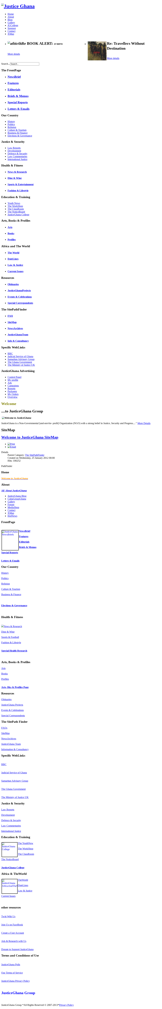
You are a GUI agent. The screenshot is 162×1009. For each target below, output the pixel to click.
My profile (13, 380)
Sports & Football (10, 637)
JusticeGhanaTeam (18, 334)
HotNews (12, 516)
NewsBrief (14, 76)
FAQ (10, 316)
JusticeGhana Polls (10, 964)
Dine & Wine (15, 178)
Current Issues (15, 271)
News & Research (17, 172)
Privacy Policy (66, 1005)
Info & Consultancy (18, 341)
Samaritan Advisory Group (21, 359)
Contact (11, 31)
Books (11, 233)
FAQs (4, 728)
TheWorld (23, 880)
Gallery (11, 22)
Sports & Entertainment (21, 184)
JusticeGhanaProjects (19, 290)
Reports (11, 388)
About (11, 16)
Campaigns (13, 385)
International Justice (17, 159)
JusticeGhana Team (11, 744)
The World (13, 252)
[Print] (11, 444)
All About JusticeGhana (14, 490)
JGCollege (13, 25)
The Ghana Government (20, 362)
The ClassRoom (16, 209)
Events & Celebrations (20, 296)
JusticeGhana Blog (17, 496)
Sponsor (12, 28)
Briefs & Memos (18, 96)
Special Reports (18, 102)
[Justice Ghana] (18, 6)
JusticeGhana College (18, 214)
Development (14, 150)
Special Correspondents (20, 303)
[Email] (12, 446)
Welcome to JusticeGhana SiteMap (29, 437)
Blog (10, 19)
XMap (11, 34)
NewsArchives (15, 328)
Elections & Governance (20, 135)
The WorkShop (15, 206)
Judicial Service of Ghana (20, 356)
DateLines (13, 259)
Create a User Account (12, 933)
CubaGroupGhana (17, 498)
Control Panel (14, 377)
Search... (5, 63)
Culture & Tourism (17, 130)
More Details (143, 423)
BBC (10, 353)
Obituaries (13, 284)
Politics (11, 124)
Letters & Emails (18, 108)
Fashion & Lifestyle (18, 190)
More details (14, 54)
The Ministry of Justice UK (21, 365)
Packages (12, 391)
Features (13, 83)
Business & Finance (18, 133)
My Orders (13, 394)
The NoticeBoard (16, 211)
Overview (13, 397)
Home (11, 14)
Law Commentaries (17, 156)
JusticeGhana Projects (12, 704)
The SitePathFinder (34, 455)
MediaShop (13, 507)
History (11, 121)
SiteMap (12, 322)
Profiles (12, 239)
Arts (10, 227)
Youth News (14, 203)
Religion (12, 127)
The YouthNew (25, 843)
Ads (10, 382)
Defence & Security (17, 153)
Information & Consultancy (15, 749)
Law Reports (14, 148)
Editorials (14, 89)
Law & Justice (15, 265)
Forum (11, 504)
